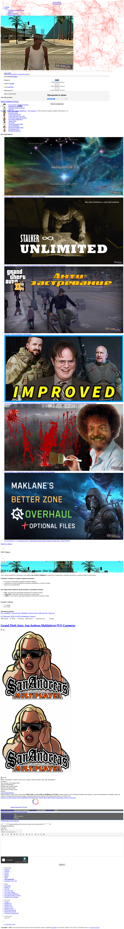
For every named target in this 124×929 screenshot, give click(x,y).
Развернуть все (5, 810)
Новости (7, 896)
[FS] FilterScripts (33, 797)
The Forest (11, 122)
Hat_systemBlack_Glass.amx (9, 613)
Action (3, 793)
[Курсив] (5, 860)
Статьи (6, 898)
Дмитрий (11, 83)
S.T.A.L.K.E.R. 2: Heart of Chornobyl (18, 104)
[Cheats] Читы (42, 797)
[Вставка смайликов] (26, 860)
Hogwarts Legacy (13, 13)
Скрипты (32, 616)
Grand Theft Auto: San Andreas (17, 118)
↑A (2, 562)
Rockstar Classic (13, 113)
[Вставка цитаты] (35, 860)
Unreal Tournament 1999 (15, 124)
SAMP (12, 616)
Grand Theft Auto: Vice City (16, 116)
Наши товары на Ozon (10, 101)
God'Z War (11, 87)
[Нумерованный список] (23, 860)
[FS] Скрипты (32, 111)
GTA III (6, 914)
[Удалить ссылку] (32, 860)
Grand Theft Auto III (14, 114)
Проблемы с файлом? (7, 836)
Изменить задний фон (10, 74)
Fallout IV (7, 912)
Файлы (6, 900)
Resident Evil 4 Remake (15, 15)
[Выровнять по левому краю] (11, 860)
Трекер (6, 901)
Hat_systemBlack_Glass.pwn (26, 613)
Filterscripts (6, 616)
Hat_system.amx (40, 613)
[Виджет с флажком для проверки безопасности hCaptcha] (14, 885)
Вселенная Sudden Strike (15, 127)
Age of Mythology (13, 126)
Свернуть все (15, 810)
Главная (6, 895)
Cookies (6, 927)
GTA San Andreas (9, 917)
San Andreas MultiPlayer (19, 111)
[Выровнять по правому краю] (17, 860)
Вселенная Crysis (13, 129)
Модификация (24, 616)
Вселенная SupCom (14, 131)
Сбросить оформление (57, 104)
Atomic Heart (12, 121)
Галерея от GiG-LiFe (10, 906)
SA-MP (9, 73)
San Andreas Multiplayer (15, 119)
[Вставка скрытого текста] (43, 860)
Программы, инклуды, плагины (66, 797)
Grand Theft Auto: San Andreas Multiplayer (38, 625)
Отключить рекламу (24, 74)
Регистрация (57, 2)
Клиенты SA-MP (6, 797)
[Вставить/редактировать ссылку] (29, 860)
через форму (33, 836)
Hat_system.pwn (50, 613)
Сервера (14, 797)
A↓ (5, 562)
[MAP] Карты (51, 797)
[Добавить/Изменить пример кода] (38, 860)
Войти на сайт (57, 4)
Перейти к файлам (6, 544)
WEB (6, 903)
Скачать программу (8, 840)
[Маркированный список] (20, 860)
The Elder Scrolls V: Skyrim (16, 10)
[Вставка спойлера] (41, 860)
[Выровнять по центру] (14, 860)
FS (1, 616)
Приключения (9, 793)
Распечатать (4, 565)
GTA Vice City (8, 916)
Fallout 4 (10, 12)
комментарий (50, 836)
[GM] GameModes (22, 797)
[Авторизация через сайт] (14, 852)
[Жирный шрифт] (2, 860)
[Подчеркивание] (8, 860)
